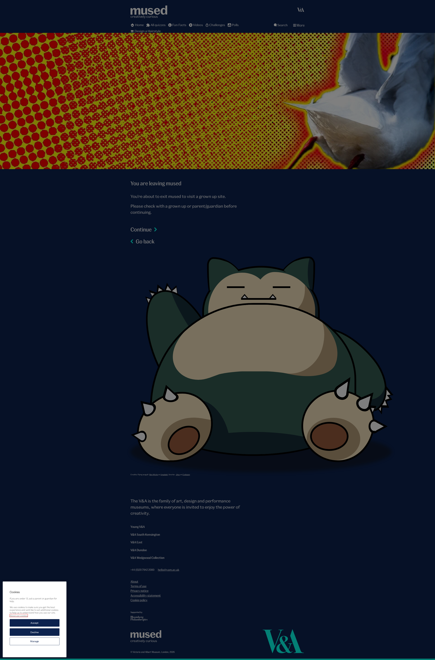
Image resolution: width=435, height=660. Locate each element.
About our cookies (19, 615)
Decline (34, 632)
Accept (35, 623)
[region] (34, 619)
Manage (34, 641)
